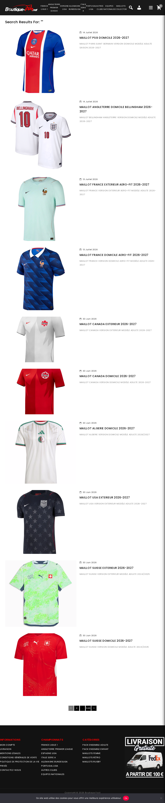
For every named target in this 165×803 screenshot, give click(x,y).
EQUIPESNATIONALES (109, 7)
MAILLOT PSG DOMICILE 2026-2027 (104, 38)
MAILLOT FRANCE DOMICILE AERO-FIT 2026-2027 (114, 255)
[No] (161, 798)
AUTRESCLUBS (99, 7)
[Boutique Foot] (21, 8)
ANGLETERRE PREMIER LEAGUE (54, 7)
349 (88, 708)
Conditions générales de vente (18, 757)
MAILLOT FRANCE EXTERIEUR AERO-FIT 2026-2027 (114, 184)
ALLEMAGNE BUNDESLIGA (54, 761)
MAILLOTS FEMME (91, 753)
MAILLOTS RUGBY (91, 761)
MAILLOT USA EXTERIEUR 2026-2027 (105, 497)
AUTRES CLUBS (49, 770)
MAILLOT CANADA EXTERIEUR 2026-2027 (108, 324)
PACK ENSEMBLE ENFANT (95, 749)
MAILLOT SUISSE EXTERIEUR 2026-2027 (107, 568)
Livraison (5, 749)
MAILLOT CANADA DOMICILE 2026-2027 (108, 376)
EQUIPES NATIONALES (52, 774)
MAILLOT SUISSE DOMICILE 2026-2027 (106, 641)
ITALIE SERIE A (48, 757)
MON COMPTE (7, 744)
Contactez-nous (10, 770)
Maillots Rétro (91, 757)
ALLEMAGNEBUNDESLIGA (75, 7)
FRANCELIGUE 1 (44, 7)
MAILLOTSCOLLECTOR (121, 7)
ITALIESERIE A (83, 7)
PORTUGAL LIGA (49, 765)
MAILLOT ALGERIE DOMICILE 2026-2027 (107, 428)
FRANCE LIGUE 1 (49, 744)
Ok (126, 798)
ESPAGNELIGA (64, 7)
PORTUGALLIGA (91, 7)
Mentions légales (10, 753)
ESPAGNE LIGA (49, 753)
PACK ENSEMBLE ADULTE (95, 744)
